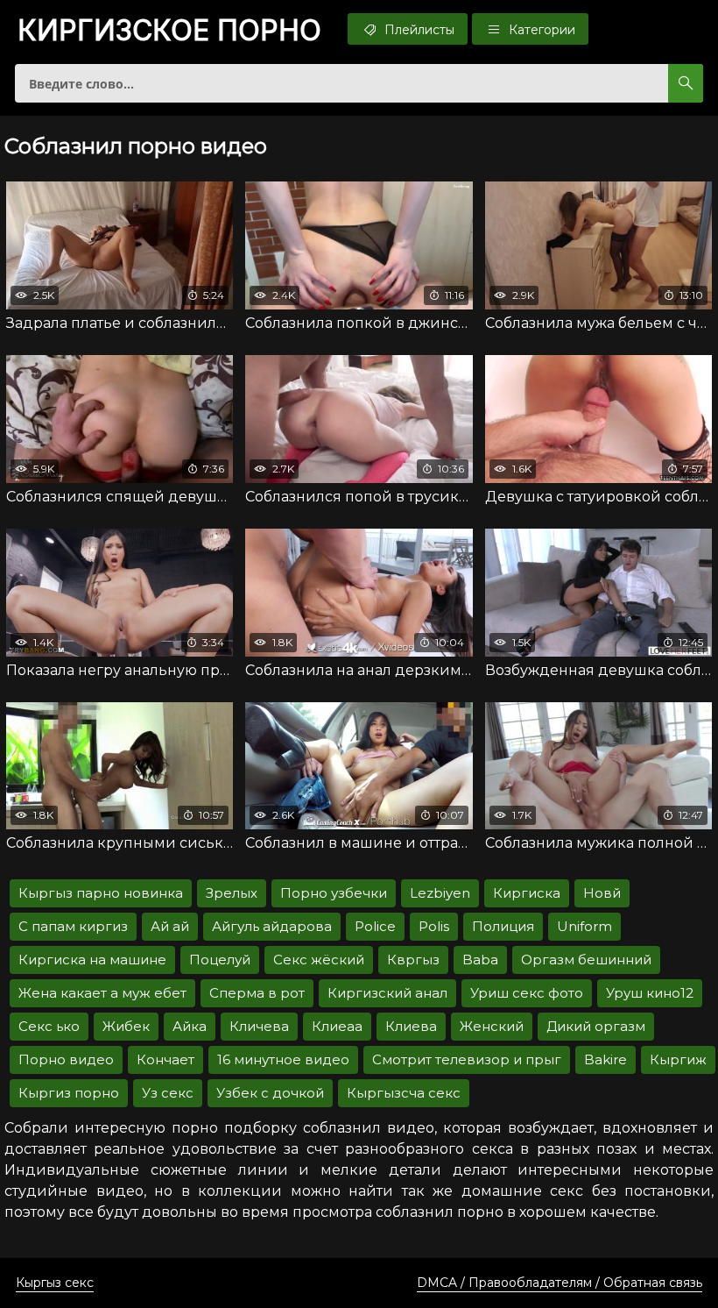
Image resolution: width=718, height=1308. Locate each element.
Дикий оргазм (595, 1026)
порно (169, 30)
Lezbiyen (440, 893)
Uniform (584, 926)
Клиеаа (337, 1026)
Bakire (605, 1059)
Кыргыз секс (55, 1282)
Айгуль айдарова (272, 926)
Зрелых (231, 893)
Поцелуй (219, 959)
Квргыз (413, 959)
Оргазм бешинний (586, 959)
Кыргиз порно (68, 1092)
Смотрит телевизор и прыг (466, 1059)
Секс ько (49, 1026)
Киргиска (526, 893)
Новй (602, 893)
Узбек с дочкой (270, 1092)
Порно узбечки (333, 893)
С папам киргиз (73, 926)
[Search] (685, 83)
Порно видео (66, 1059)
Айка (189, 1026)
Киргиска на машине (92, 959)
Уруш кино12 (649, 993)
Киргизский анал (387, 993)
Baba (480, 959)
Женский (492, 1026)
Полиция (503, 926)
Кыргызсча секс (404, 1092)
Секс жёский (318, 959)
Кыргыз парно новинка (100, 893)
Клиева (411, 1026)
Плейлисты (417, 30)
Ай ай (170, 926)
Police (375, 926)
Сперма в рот (257, 993)
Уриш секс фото (526, 993)
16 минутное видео (283, 1059)
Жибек (126, 1026)
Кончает (165, 1059)
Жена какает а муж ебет (102, 993)
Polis (434, 926)
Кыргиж (678, 1059)
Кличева (259, 1026)
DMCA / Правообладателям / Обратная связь (559, 1282)
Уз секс (168, 1092)
